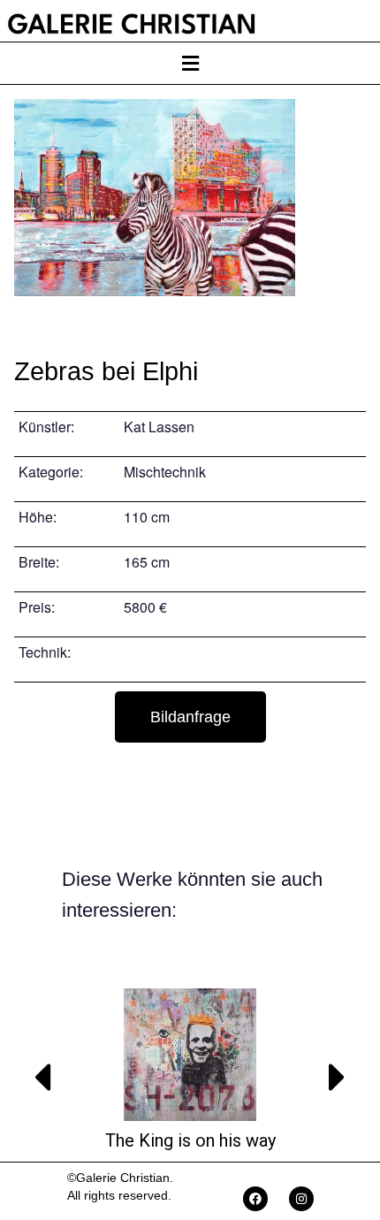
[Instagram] (301, 1198)
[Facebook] (255, 1198)
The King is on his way (190, 1140)
